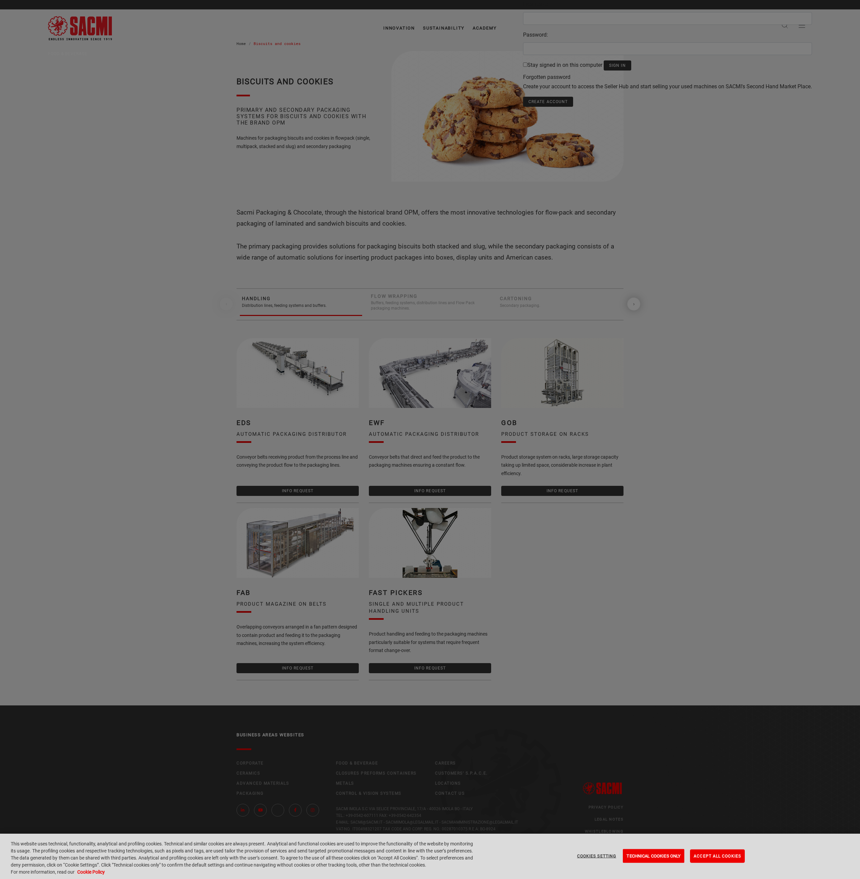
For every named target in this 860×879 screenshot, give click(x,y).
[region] (430, 856)
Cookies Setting (596, 855)
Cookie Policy (91, 872)
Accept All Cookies (717, 855)
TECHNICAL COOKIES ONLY (654, 855)
